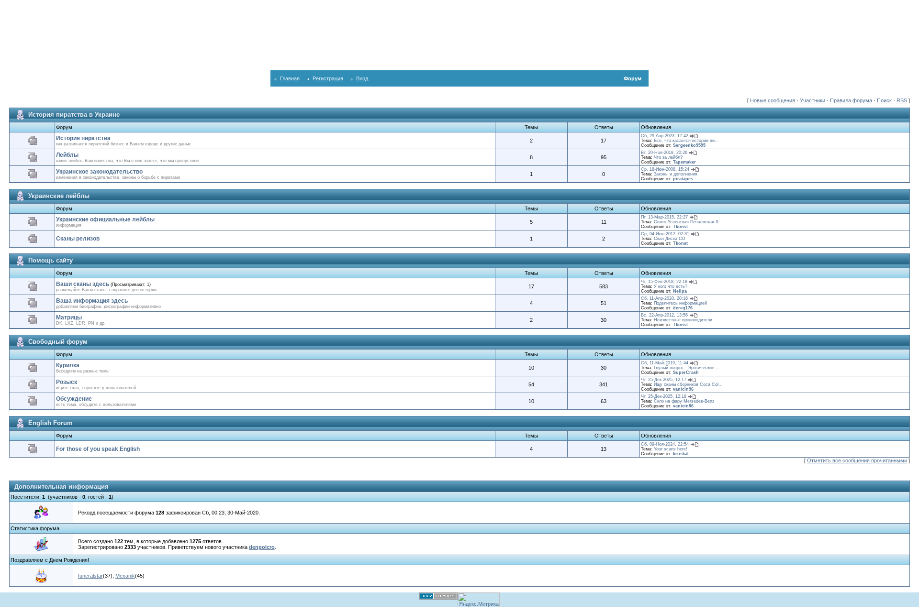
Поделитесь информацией (680, 303)
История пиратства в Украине (74, 114)
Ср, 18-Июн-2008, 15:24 (665, 169)
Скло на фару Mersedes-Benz (684, 401)
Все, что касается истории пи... (686, 140)
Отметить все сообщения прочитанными (857, 460)
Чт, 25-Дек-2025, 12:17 (663, 379)
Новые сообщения (772, 100)
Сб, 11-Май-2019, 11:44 (664, 363)
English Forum (50, 423)
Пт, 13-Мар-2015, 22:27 (664, 217)
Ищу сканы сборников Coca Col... (688, 384)
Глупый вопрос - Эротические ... (687, 367)
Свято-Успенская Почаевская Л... (688, 221)
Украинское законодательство (99, 171)
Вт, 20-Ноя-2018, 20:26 (664, 152)
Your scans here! (670, 449)
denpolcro (262, 547)
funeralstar (90, 576)
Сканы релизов (78, 238)
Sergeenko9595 (689, 145)
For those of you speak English (98, 449)
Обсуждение (74, 398)
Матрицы (69, 317)
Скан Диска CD (669, 238)
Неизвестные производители (683, 319)
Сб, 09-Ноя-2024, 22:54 (665, 444)
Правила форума (851, 100)
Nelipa (680, 291)
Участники (812, 100)
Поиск (884, 100)
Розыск (66, 382)
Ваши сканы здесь (82, 284)
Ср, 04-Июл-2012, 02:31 (665, 233)
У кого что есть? (670, 286)
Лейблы (67, 155)
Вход (362, 78)
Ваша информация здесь (92, 300)
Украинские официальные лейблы (105, 219)
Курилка (67, 365)
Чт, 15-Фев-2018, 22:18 (664, 281)
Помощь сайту (50, 260)
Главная (290, 78)
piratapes (683, 178)
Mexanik (125, 576)
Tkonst (680, 226)
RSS (902, 100)
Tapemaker (684, 162)
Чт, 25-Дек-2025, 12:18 (663, 396)
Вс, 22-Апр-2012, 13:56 (664, 315)
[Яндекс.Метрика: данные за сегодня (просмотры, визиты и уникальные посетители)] (479, 599)
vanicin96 (683, 389)
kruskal (681, 453)
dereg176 (683, 308)
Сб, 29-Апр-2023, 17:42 (664, 135)
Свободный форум (58, 341)
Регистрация (328, 78)
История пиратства (83, 138)
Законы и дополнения (675, 174)
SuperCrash (686, 372)
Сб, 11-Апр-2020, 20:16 (664, 298)
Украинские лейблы (59, 195)
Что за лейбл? (668, 157)
